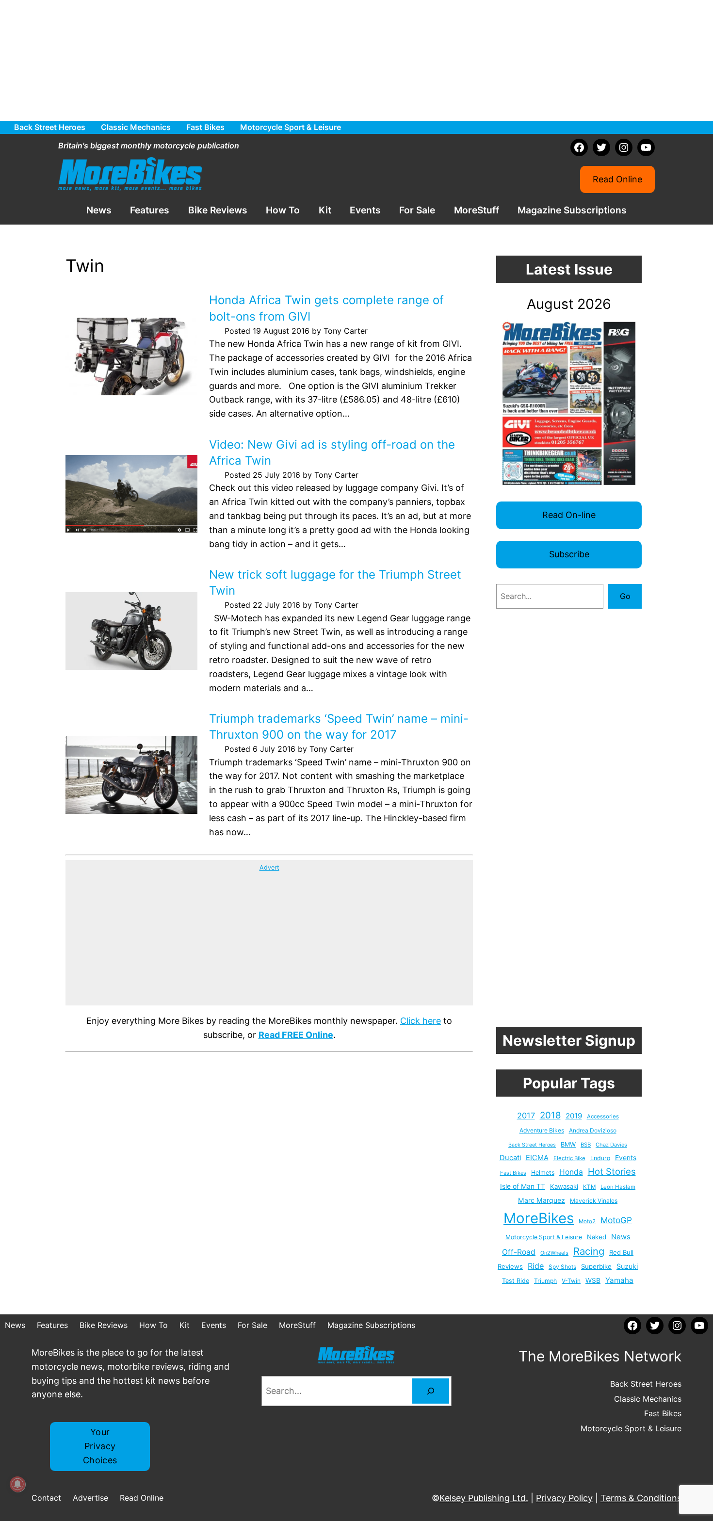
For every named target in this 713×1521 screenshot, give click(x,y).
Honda (571, 1172)
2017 (526, 1115)
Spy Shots (562, 1266)
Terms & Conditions (640, 1498)
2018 (550, 1115)
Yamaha (619, 1280)
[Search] (430, 1391)
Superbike (596, 1266)
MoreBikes (538, 1218)
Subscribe (569, 554)
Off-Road (518, 1252)
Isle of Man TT (522, 1186)
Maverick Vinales (593, 1200)
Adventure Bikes (541, 1130)
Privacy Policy (564, 1498)
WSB (592, 1280)
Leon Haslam (617, 1186)
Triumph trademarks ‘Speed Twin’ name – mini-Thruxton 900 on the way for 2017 (339, 727)
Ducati (510, 1157)
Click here (420, 1021)
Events (625, 1157)
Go (625, 596)
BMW (568, 1144)
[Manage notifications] (17, 1484)
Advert (269, 867)
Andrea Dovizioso (592, 1130)
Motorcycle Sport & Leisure (543, 1237)
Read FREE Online (296, 1035)
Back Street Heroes (532, 1145)
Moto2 (587, 1221)
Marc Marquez (541, 1200)
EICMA (537, 1157)
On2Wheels (554, 1253)
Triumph (545, 1280)
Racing (588, 1251)
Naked (596, 1237)
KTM (589, 1186)
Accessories (603, 1116)
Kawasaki (564, 1186)
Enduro (600, 1158)
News (621, 1236)
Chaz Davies (611, 1144)
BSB (586, 1144)
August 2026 (569, 303)
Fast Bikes (513, 1172)
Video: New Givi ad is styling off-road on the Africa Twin (332, 452)
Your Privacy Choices (100, 1446)
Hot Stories (612, 1171)
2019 (574, 1115)
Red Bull (621, 1252)
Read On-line (569, 515)
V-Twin (571, 1280)
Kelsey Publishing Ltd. (483, 1498)
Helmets (542, 1172)
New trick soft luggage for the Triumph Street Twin (335, 582)
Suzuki (627, 1266)
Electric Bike (569, 1158)
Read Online (617, 179)
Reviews (510, 1266)
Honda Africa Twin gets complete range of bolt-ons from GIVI (326, 308)
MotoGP (616, 1220)
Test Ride (515, 1280)
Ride (536, 1266)
